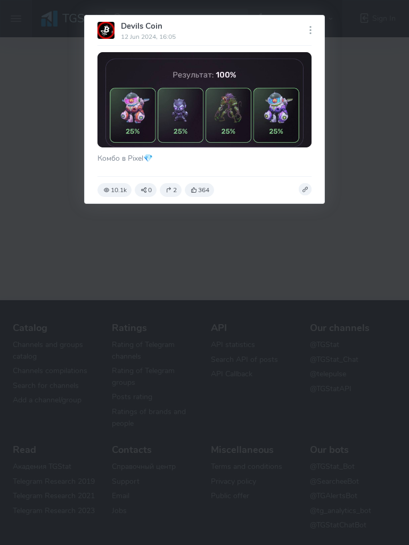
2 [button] (175, 190)
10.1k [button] (119, 190)
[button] (305, 189)
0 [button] (150, 190)
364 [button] (203, 190)
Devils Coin (141, 26)
